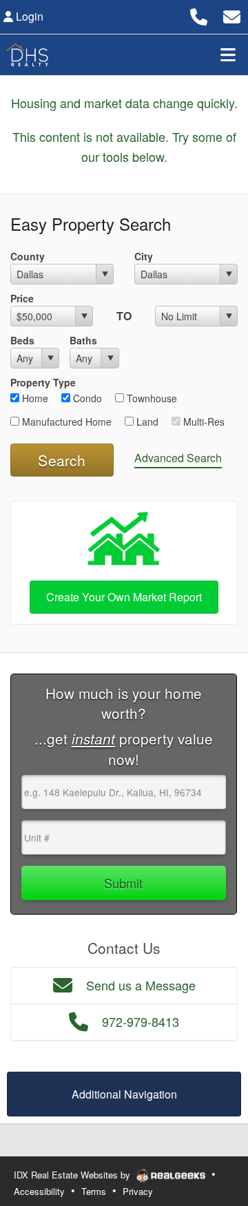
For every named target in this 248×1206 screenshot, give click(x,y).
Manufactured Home (65, 421)
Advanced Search (178, 458)
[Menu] (228, 54)
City (143, 256)
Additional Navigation (124, 1094)
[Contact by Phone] (198, 15)
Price (22, 298)
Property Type (43, 382)
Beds (22, 340)
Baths (83, 340)
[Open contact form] (231, 15)
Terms (93, 1191)
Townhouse (150, 398)
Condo (86, 398)
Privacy (138, 1191)
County (27, 256)
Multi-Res (202, 421)
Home (33, 398)
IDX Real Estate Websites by (73, 1174)
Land (146, 421)
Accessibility (39, 1191)
